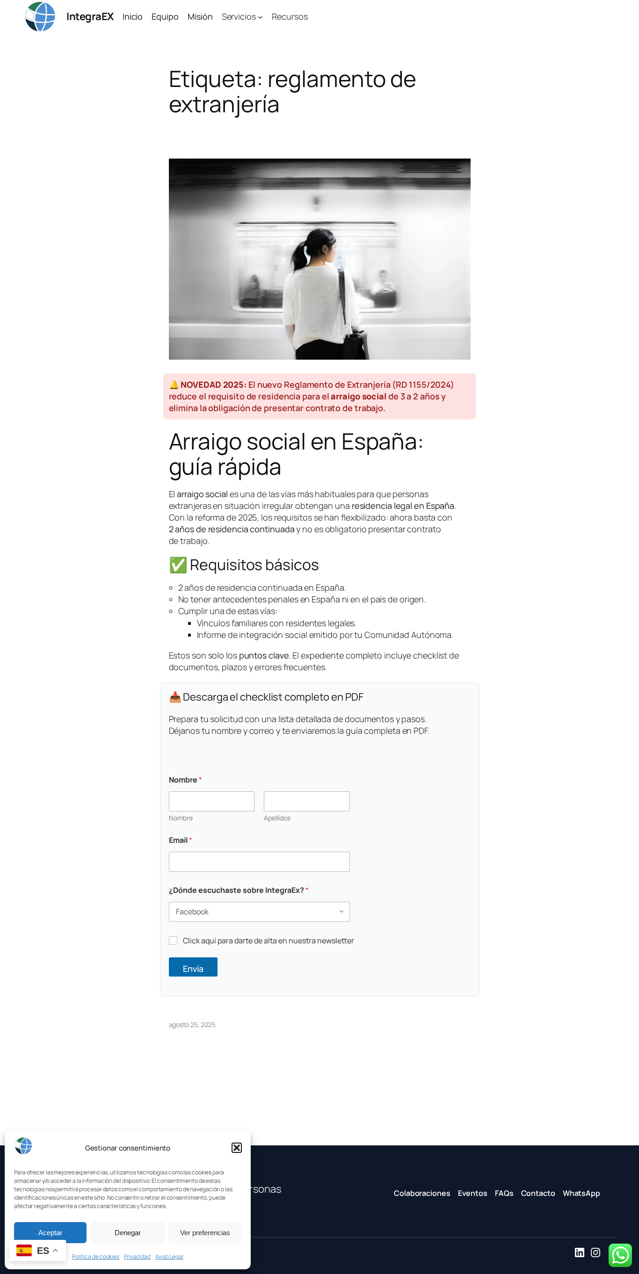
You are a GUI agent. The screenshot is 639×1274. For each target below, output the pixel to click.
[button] (236, 1147)
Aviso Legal (169, 1256)
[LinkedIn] (579, 1253)
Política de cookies (95, 1256)
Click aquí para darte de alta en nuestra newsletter (268, 941)
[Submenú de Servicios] (260, 16)
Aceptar (50, 1233)
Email (180, 840)
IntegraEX (90, 16)
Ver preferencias (205, 1233)
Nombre (181, 818)
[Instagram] (595, 1253)
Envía (193, 968)
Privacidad (137, 1256)
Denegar (128, 1233)
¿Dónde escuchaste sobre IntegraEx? (239, 890)
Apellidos (277, 818)
